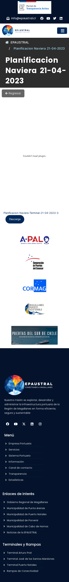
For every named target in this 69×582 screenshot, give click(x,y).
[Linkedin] (32, 424)
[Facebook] (7, 424)
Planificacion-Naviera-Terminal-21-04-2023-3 (31, 212)
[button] (62, 30)
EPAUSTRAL (20, 42)
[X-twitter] (24, 424)
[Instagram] (40, 424)
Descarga (15, 219)
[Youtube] (16, 424)
